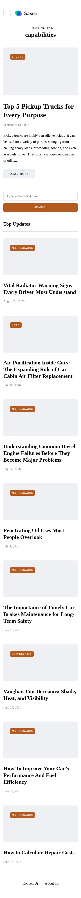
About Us (52, 883)
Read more (19, 173)
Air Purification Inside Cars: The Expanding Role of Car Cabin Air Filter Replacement (37, 369)
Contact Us (30, 883)
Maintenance (22, 248)
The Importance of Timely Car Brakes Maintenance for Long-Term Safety (39, 614)
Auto (16, 325)
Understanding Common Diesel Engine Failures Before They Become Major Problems (39, 453)
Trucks (18, 57)
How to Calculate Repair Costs (38, 852)
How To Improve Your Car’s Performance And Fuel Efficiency (36, 775)
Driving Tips (22, 654)
